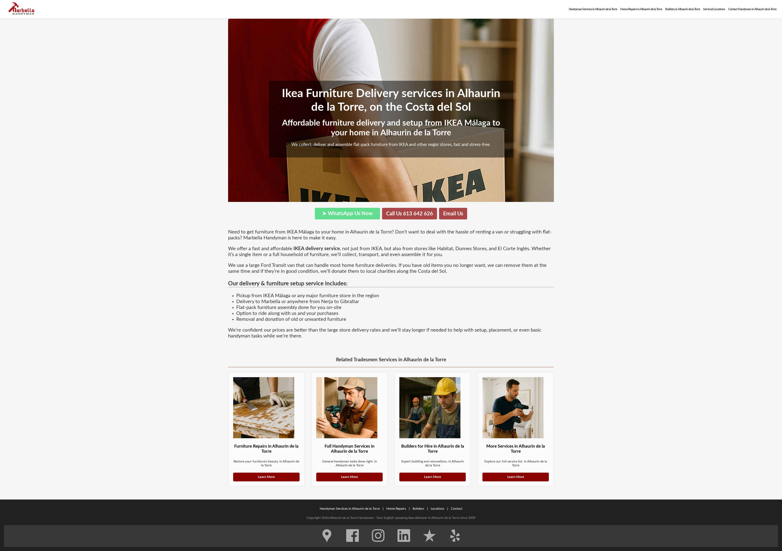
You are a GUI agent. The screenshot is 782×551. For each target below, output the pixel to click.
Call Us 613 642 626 (409, 213)
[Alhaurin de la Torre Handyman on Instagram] (378, 545)
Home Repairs (396, 508)
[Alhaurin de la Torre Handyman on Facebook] (352, 545)
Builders (418, 508)
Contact (456, 508)
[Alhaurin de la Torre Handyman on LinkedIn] (403, 545)
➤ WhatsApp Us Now (347, 213)
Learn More (266, 477)
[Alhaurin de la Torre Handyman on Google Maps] (326, 545)
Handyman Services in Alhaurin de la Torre (350, 508)
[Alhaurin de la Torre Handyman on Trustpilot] (429, 545)
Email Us (453, 213)
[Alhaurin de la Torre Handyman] (22, 9)
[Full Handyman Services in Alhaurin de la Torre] (349, 407)
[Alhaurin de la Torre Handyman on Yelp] (455, 545)
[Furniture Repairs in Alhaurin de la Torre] (266, 407)
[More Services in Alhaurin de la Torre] (515, 407)
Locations (437, 508)
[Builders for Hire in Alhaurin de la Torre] (432, 407)
